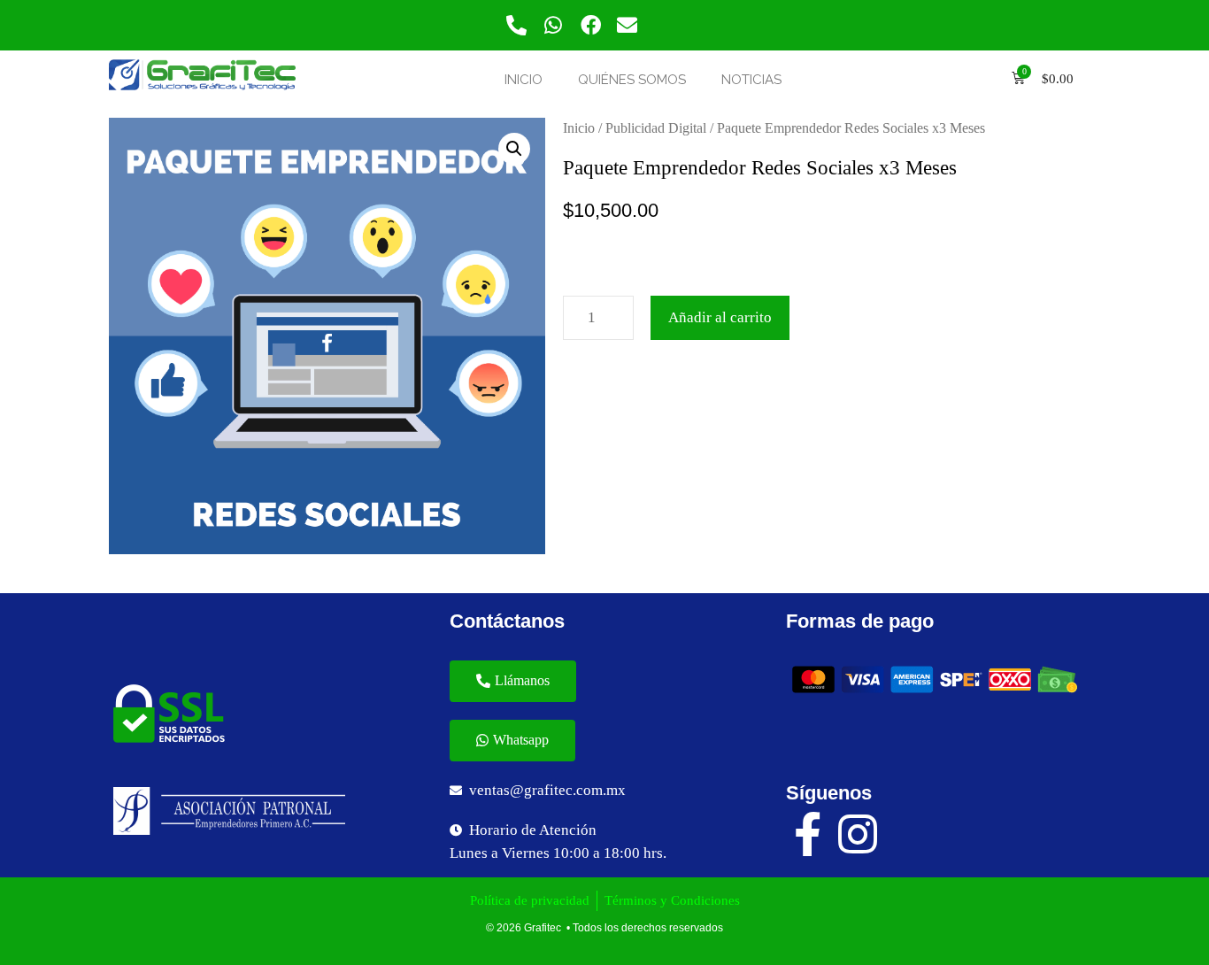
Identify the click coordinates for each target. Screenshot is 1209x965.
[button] (513, 681)
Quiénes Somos (632, 80)
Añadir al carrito (720, 317)
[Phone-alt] (516, 25)
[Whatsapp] (553, 25)
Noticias (751, 80)
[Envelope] (628, 25)
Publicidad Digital (655, 127)
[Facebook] (590, 25)
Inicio (523, 80)
